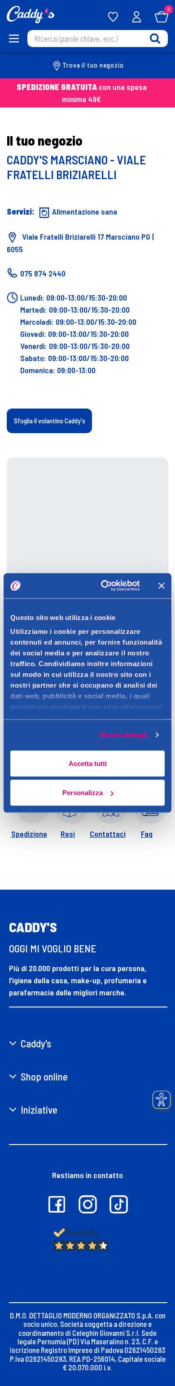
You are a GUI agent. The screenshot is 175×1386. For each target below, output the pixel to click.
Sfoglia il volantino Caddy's (49, 421)
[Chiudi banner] (161, 585)
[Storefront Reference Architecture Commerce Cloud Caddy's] (30, 13)
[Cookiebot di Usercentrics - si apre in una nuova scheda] (104, 586)
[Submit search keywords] (155, 38)
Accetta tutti (88, 763)
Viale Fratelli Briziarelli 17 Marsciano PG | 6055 (80, 243)
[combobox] (97, 38)
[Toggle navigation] (13, 38)
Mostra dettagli (124, 735)
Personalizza (82, 792)
